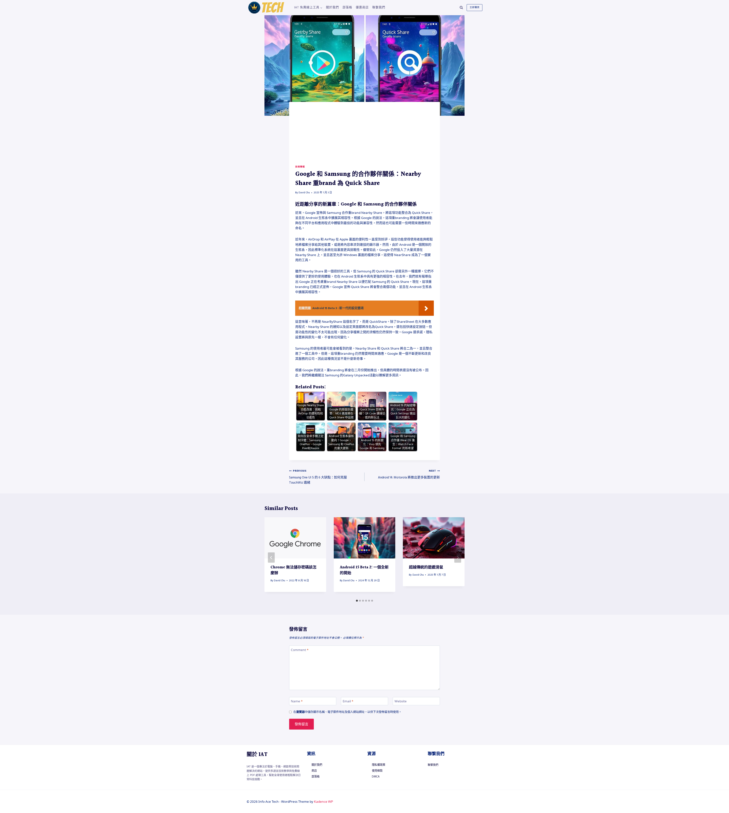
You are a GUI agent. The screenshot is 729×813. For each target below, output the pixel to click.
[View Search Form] (461, 7)
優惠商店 (362, 7)
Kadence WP (323, 801)
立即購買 (475, 7)
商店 (314, 771)
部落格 (347, 7)
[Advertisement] (364, 136)
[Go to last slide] (271, 557)
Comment (299, 650)
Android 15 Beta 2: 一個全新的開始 (364, 570)
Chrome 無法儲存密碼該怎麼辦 (293, 570)
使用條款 (377, 771)
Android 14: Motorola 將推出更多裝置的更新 (409, 474)
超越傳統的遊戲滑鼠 (426, 567)
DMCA (375, 777)
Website (400, 701)
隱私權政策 (378, 765)
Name (297, 701)
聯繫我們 (378, 7)
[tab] (357, 601)
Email (348, 701)
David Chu (304, 192)
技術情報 (300, 166)
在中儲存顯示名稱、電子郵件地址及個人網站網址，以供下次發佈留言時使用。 (347, 712)
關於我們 (332, 7)
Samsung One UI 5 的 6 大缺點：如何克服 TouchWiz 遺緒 (318, 477)
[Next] (457, 557)
